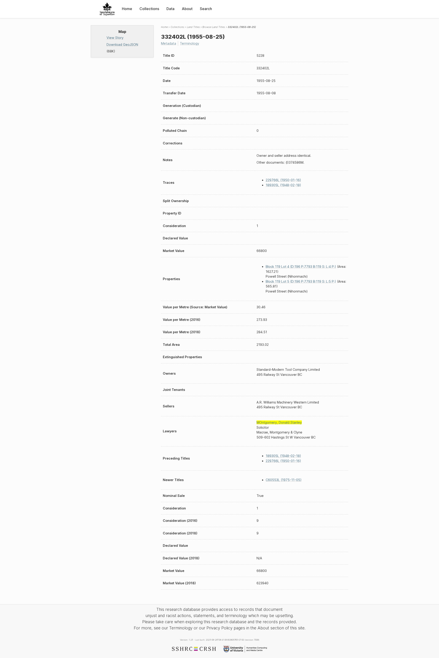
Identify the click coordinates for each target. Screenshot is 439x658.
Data (170, 8)
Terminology (189, 43)
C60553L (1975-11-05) (284, 480)
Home (127, 8)
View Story (115, 38)
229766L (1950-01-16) (283, 180)
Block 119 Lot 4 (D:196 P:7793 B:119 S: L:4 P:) (301, 266)
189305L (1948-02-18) (283, 185)
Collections (149, 8)
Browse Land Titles (213, 27)
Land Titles (193, 27)
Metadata (168, 43)
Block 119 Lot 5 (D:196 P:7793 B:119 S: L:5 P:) (301, 281)
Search (206, 8)
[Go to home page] (107, 9)
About (187, 8)
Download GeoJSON (122, 44)
